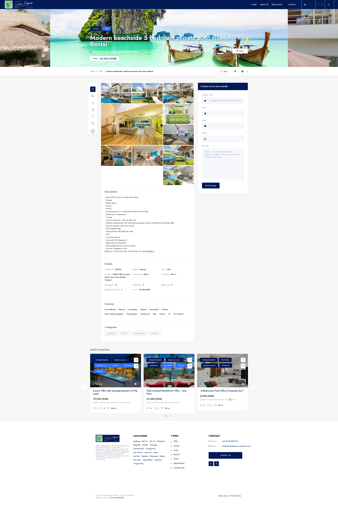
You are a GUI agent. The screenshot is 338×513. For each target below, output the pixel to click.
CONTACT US (225, 455)
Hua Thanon (138, 452)
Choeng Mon (151, 448)
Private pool (145, 314)
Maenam (145, 456)
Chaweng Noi (138, 448)
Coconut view (101, 365)
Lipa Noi (136, 456)
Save (225, 71)
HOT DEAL (225, 360)
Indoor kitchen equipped (114, 314)
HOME (254, 4)
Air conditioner (110, 309)
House (176, 445)
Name (204, 108)
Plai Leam (137, 460)
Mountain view (129, 365)
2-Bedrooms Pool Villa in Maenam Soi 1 (221, 390)
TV (169, 314)
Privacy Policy (235, 495)
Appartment (179, 463)
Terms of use (223, 495)
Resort (177, 454)
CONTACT (292, 4)
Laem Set (148, 452)
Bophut (145, 445)
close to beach (139, 333)
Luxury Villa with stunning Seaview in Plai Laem (115, 392)
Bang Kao (161, 441)
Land (176, 450)
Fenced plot (154, 309)
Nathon (162, 456)
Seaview (100, 371)
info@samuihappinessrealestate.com (236, 446)
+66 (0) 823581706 (230, 441)
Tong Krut (158, 460)
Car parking (132, 309)
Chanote (143, 309)
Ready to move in (120, 360)
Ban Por (145, 441)
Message (205, 146)
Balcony (122, 309)
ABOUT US (264, 4)
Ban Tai (125, 333)
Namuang (154, 456)
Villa (106, 28)
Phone (204, 133)
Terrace (162, 314)
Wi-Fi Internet (178, 314)
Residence (154, 365)
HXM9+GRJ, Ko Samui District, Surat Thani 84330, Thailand (115, 52)
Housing (95, 28)
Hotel (176, 458)
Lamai (155, 452)
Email (204, 120)
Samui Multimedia (117, 497)
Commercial (179, 467)
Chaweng (153, 445)
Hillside (115, 365)
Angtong (136, 441)
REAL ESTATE (277, 4)
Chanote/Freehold (101, 360)
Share (241, 51)
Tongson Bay (138, 463)
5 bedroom (111, 333)
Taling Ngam (147, 460)
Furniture (165, 309)
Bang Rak (137, 445)
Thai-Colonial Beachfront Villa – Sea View (166, 392)
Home (92, 71)
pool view (154, 333)
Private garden (132, 314)
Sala (154, 314)
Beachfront (168, 365)
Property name (207, 95)
